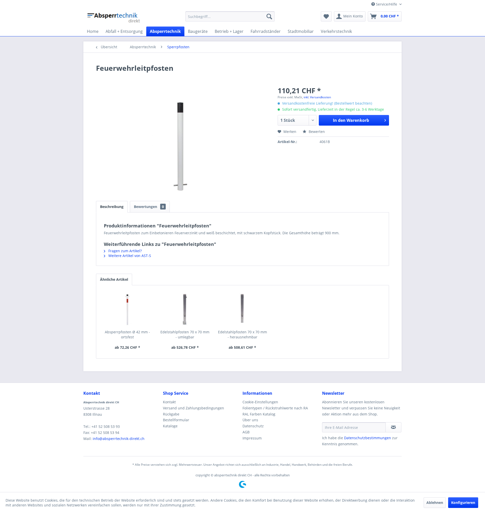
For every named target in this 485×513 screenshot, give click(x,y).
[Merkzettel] (326, 16)
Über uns (250, 419)
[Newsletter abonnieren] (393, 427)
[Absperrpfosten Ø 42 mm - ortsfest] (128, 309)
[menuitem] (230, 16)
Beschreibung (112, 206)
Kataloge (170, 426)
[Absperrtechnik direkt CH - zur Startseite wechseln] (114, 17)
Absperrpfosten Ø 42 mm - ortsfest (127, 334)
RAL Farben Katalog (259, 414)
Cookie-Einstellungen (260, 402)
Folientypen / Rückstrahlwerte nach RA (275, 408)
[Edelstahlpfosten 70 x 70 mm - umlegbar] (185, 309)
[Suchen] (269, 16)
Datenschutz (253, 426)
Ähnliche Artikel (114, 279)
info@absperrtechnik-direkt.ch (118, 438)
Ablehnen (434, 502)
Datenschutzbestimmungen (367, 437)
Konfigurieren (463, 502)
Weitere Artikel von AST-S (129, 255)
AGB (246, 432)
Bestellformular (176, 419)
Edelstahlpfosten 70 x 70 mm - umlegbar (184, 334)
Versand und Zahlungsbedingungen (193, 408)
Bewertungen (149, 206)
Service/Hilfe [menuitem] (386, 4)
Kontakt (169, 402)
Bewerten (316, 131)
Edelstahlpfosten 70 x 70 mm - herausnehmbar (242, 334)
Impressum (252, 438)
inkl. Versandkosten (317, 97)
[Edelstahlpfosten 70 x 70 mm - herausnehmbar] (242, 309)
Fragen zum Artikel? (124, 250)
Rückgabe (171, 414)
